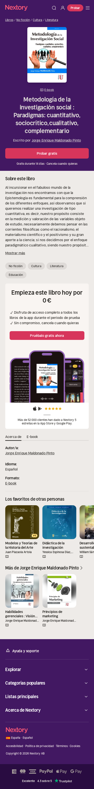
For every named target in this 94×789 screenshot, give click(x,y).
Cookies (75, 746)
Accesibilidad (14, 746)
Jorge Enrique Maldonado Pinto (56, 140)
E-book (10, 483)
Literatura (51, 20)
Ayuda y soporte (25, 651)
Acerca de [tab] (13, 436)
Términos (62, 746)
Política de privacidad (39, 746)
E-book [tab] (32, 436)
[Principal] (87, 7)
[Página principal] (27, 7)
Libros (9, 20)
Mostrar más (15, 253)
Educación (16, 275)
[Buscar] (54, 7)
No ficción (23, 20)
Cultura (37, 20)
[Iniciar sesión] (62, 7)
